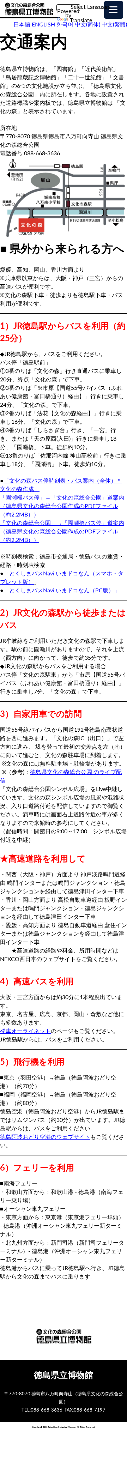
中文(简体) (88, 24)
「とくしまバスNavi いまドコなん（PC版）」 (62, 590)
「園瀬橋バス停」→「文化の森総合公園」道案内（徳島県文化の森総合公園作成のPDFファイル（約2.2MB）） (62, 505)
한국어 (64, 24)
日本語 (21, 24)
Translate (81, 20)
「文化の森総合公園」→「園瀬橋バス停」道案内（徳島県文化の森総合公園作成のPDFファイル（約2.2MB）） (62, 531)
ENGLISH (43, 24)
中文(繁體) (114, 24)
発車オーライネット (25, 1031)
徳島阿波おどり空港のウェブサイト (45, 1136)
